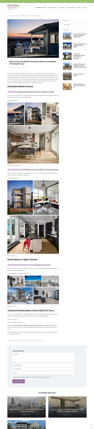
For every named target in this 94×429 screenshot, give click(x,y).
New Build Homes (23, 340)
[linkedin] (86, 1)
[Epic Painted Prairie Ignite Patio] (33, 20)
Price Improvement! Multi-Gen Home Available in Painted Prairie (80, 35)
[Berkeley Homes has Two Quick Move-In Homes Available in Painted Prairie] (67, 63)
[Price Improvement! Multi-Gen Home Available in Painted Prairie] (67, 33)
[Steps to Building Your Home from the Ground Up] (67, 83)
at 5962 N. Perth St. (42, 264)
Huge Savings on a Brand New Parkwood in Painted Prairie (26, 410)
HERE (21, 165)
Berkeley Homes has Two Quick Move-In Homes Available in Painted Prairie (80, 65)
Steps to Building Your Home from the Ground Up (79, 85)
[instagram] (83, 1)
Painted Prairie (30, 340)
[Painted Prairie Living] (13, 4)
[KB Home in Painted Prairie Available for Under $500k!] (67, 43)
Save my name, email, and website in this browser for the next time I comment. (32, 377)
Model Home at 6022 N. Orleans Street (37, 91)
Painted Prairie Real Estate (39, 340)
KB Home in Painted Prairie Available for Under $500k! (80, 45)
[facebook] (81, 1)
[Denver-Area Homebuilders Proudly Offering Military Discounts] (67, 53)
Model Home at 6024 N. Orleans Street (41, 169)
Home (8, 15)
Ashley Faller (25, 67)
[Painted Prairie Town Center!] (67, 73)
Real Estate (14, 340)
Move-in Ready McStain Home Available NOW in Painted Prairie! (67, 410)
